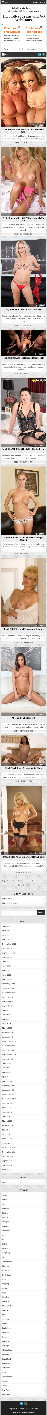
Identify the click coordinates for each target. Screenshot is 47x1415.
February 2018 (8, 1125)
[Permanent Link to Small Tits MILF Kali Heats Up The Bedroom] (23, 412)
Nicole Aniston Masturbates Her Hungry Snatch (23, 538)
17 (44, 881)
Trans (4, 1386)
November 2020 (9, 1046)
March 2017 (7, 1139)
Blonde (14, 153)
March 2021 (7, 1028)
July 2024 (6, 962)
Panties (5, 1324)
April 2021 (6, 1024)
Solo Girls (35, 792)
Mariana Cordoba (9, 903)
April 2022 (6, 975)
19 (23, 885)
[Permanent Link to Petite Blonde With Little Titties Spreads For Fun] (23, 181)
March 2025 (7, 939)
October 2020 (8, 1050)
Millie (4, 1183)
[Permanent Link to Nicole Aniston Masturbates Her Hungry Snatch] (23, 501)
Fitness (5, 1248)
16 (39, 881)
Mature (24, 65)
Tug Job (5, 1390)
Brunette (14, 384)
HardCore (13, 65)
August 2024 (7, 957)
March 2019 (7, 1108)
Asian (4, 1200)
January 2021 (7, 1037)
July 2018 (6, 1117)
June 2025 (6, 926)
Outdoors (6, 1319)
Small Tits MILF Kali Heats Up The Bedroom (23, 449)
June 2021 (6, 1015)
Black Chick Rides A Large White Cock (23, 768)
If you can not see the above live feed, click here (23, 49)
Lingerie (5, 1301)
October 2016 (7, 1156)
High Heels (6, 1275)
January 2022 (8, 988)
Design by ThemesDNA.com (23, 1412)
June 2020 (6, 1068)
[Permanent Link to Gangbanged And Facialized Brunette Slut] (23, 342)
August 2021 (7, 1006)
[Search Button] (43, 54)
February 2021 (8, 1032)
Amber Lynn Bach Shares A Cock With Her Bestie (23, 130)
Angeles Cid (7, 899)
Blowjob (5, 1222)
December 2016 (8, 1148)
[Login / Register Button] (39, 54)
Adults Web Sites (23, 8)
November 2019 (9, 1099)
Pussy (4, 1337)
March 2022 (7, 979)
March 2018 (7, 1121)
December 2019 (8, 1094)
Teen (35, 153)
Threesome (35, 65)
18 (19, 885)
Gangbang (6, 1253)
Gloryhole (6, 1266)
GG (3, 1257)
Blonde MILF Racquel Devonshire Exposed (23, 629)
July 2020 (6, 1063)
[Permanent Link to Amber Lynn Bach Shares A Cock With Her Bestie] (23, 93)
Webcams (24, 245)
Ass (3, 1204)
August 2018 (7, 1112)
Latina (4, 1288)
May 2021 (6, 1019)
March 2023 (7, 971)
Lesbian (5, 1297)
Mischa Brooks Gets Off (23, 717)
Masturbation (7, 1306)
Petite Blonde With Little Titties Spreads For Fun (23, 219)
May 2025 (6, 931)
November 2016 (9, 1152)
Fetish (4, 1244)
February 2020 (8, 1086)
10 (32, 881)
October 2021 (7, 997)
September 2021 (9, 1001)
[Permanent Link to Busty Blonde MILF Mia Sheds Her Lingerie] (23, 820)
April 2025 (6, 935)
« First (19, 881)
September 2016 (9, 1161)
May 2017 (6, 1130)
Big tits (13, 792)
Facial (18, 336)
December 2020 (9, 1041)
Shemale (5, 1355)
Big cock (5, 1209)
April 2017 (6, 1134)
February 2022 (8, 984)
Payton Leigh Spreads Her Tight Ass (23, 309)
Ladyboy (5, 1284)
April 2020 (6, 1077)
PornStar (6, 1332)
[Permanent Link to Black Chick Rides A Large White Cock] (23, 750)
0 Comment (41, 126)
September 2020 (9, 1055)
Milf (24, 384)
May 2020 (6, 1072)
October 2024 (8, 948)
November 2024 (9, 944)
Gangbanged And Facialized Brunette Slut (23, 357)
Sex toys (5, 1346)
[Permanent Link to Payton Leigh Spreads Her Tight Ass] (23, 272)
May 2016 (6, 1170)
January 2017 (7, 1143)
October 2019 (7, 1103)
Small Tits (26, 153)
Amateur (5, 1195)
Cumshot (6, 1231)
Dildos (4, 1235)
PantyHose (6, 1328)
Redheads (6, 1341)
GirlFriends (7, 1262)
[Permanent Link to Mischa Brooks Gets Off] (23, 681)
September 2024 (9, 953)
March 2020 (7, 1081)
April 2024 (6, 966)
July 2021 (6, 1010)
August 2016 (7, 1165)
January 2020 (8, 1090)
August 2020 (7, 1059)
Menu (6, 2)
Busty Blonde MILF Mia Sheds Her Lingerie (23, 856)
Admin (17, 142)
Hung (4, 1279)
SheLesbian (7, 1350)
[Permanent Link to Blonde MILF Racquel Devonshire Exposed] (23, 592)
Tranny (34, 564)
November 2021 (9, 993)
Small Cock (6, 1359)
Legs (4, 1293)
